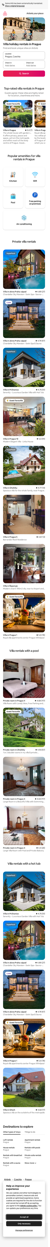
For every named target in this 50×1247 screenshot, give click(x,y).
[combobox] (24, 56)
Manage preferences (24, 1230)
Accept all (24, 1217)
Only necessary (24, 1224)
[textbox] (13, 65)
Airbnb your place (35, 13)
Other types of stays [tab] (12, 1132)
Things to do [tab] (30, 1132)
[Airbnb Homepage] (5, 13)
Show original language (15, 6)
